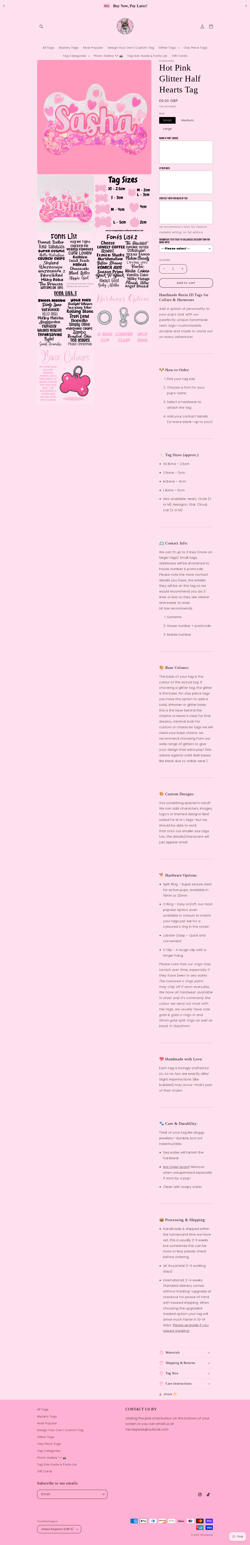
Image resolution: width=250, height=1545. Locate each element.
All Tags (43, 1409)
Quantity (164, 260)
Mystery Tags (47, 1416)
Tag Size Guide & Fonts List (57, 1464)
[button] (41, 26)
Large (167, 129)
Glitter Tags (45, 1437)
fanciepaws (206, 1534)
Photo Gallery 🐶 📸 (51, 1458)
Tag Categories (48, 1451)
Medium (187, 120)
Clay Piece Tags (49, 1444)
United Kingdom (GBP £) (57, 1529)
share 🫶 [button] (170, 1394)
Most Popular (47, 1423)
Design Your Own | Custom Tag (60, 1430)
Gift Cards (44, 1471)
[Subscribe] (103, 1494)
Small (167, 120)
